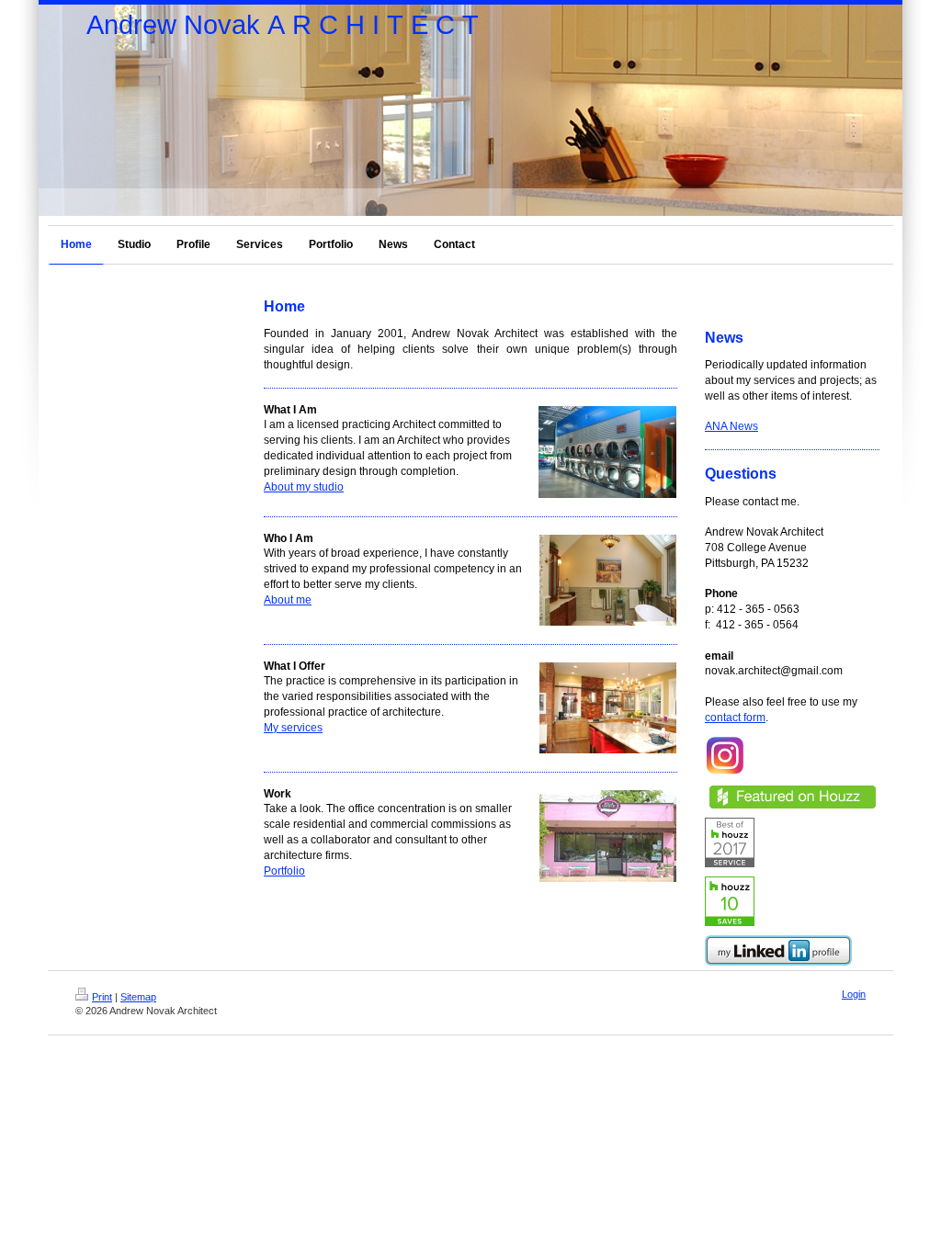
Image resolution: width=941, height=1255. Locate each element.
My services (293, 727)
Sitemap (138, 996)
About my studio (304, 487)
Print (102, 996)
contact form (735, 717)
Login (854, 994)
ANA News (731, 426)
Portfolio (284, 871)
